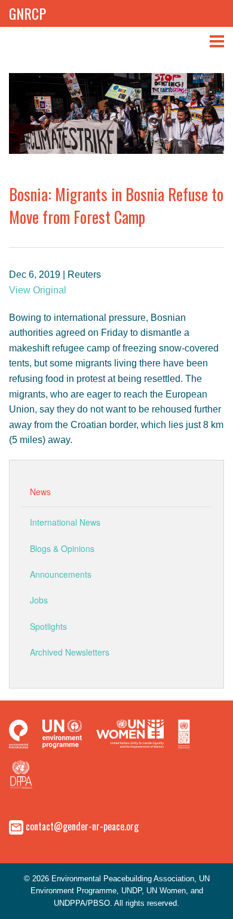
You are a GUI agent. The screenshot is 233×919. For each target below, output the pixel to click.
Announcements (60, 574)
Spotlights (48, 626)
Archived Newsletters (69, 652)
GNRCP (27, 13)
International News (65, 522)
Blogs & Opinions (62, 548)
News (40, 492)
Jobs (39, 600)
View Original (37, 290)
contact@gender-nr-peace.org (82, 825)
